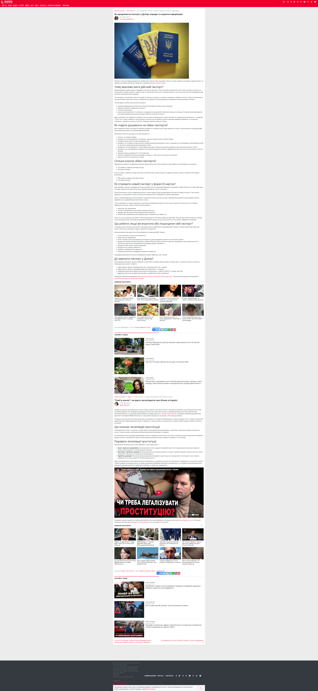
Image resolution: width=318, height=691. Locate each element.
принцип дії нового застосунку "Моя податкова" (156, 276)
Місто (4, 5)
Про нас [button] (160, 676)
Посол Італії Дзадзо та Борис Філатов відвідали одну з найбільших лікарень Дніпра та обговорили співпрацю (132, 641)
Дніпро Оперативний (169, 414)
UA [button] (284, 2)
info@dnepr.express (121, 685)
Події (10, 5)
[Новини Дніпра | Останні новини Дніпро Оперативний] (6, 2)
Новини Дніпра (119, 11)
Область (43, 5)
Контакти (169, 676)
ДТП (32, 5)
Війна (27, 5)
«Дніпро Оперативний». (158, 83)
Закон (149, 327)
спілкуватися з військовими (139, 522)
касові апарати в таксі (186, 520)
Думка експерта (145, 571)
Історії (21, 5)
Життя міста (131, 11)
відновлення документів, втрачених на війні (129, 278)
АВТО (37, 5)
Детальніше (150, 689)
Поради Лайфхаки (140, 327)
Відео (15, 5)
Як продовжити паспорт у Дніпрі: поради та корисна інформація (182, 640)
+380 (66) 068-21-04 (119, 683)
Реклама (66, 5)
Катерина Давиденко (127, 19)
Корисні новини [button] (54, 5)
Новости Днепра (120, 397)
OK (200, 688)
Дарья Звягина (124, 405)
